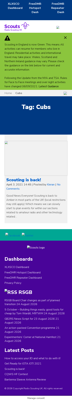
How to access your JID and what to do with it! (32, 358)
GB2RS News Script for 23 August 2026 (30, 319)
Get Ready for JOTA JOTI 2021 (23, 363)
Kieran (51, 184)
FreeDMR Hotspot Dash (35, 8)
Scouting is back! (23, 180)
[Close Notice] (65, 38)
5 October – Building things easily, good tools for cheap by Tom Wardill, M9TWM (34, 311)
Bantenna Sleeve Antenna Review (25, 379)
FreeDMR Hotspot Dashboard (23, 272)
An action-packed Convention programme (30, 328)
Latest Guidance (49, 86)
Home (8, 93)
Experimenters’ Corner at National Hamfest (30, 337)
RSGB (25, 292)
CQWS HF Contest (16, 374)
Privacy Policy (13, 283)
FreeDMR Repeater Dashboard (23, 278)
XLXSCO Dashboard (17, 267)
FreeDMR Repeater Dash (57, 8)
